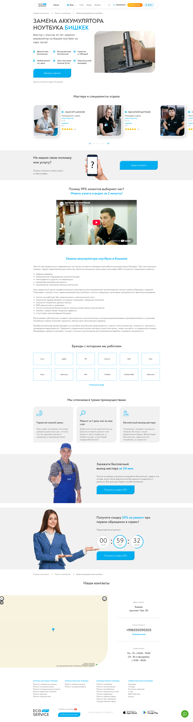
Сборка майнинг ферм (106, 701)
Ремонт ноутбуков (62, 13)
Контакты (97, 5)
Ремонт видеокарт (104, 694)
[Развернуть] (104, 598)
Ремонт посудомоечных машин (46, 689)
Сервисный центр (41, 13)
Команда (132, 684)
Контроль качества (136, 689)
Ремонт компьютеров (105, 686)
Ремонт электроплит (42, 696)
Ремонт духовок (40, 694)
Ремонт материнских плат (107, 691)
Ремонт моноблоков (105, 689)
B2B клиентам (134, 694)
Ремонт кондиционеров (75, 686)
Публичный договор (69, 714)
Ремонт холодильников (43, 686)
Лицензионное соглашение (88, 664)
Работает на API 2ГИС (89, 663)
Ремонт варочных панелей (44, 691)
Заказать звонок (52, 73)
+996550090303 (120, 5)
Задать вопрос (139, 165)
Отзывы (89, 5)
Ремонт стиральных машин (45, 684)
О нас (81, 5)
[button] (89, 143)
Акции (131, 696)
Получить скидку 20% (115, 489)
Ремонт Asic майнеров (106, 699)
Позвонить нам (138, 634)
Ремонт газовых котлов (75, 684)
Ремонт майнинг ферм (106, 696)
